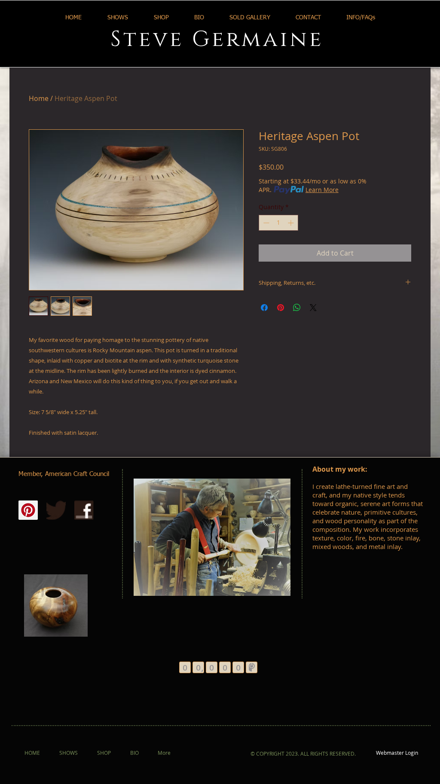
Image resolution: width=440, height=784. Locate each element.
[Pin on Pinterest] (280, 307)
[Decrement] (265, 222)
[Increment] (291, 222)
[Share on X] (313, 307)
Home (39, 98)
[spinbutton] (278, 222)
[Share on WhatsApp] (297, 307)
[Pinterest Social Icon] (28, 510)
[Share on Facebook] (264, 307)
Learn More (322, 190)
